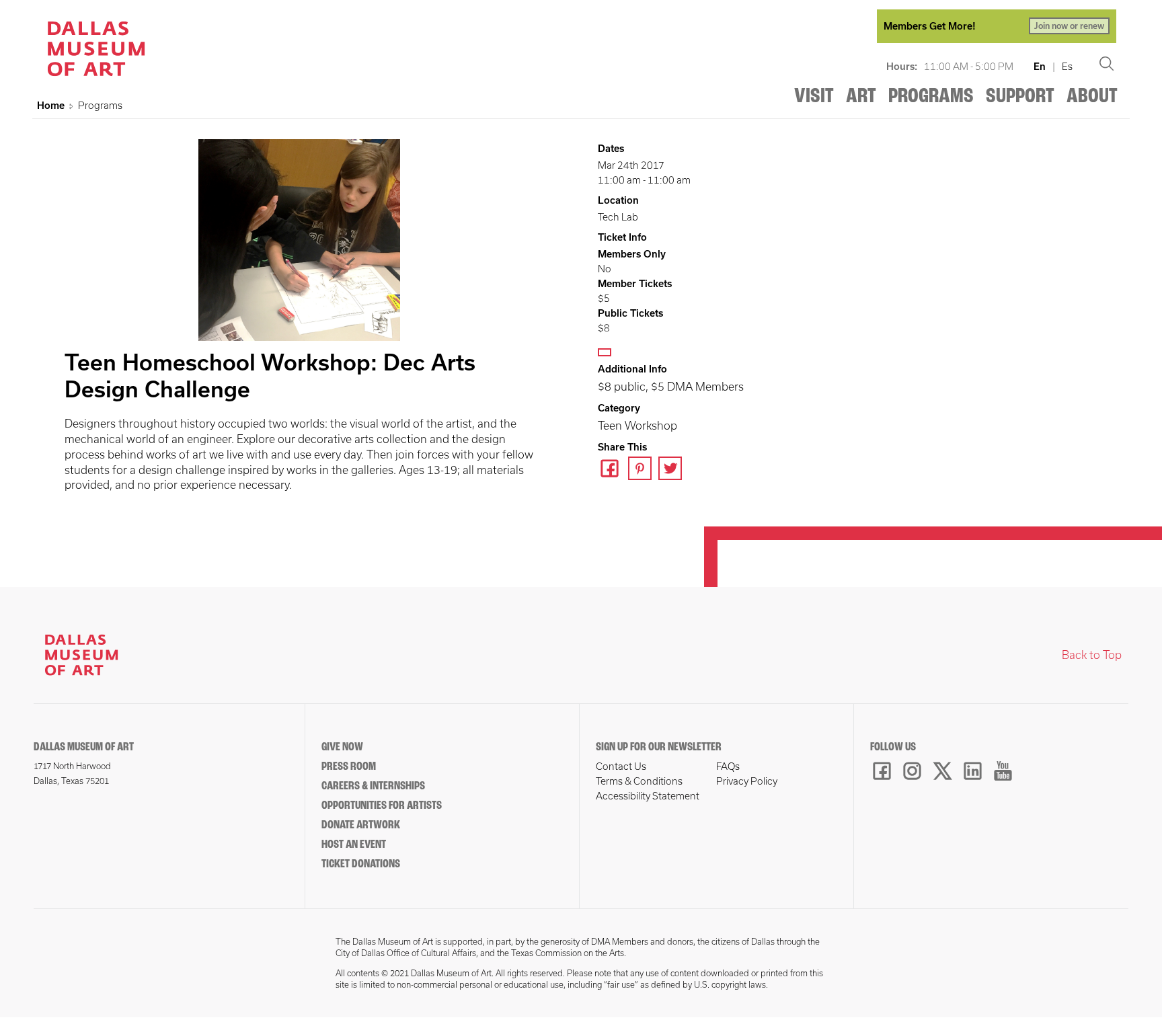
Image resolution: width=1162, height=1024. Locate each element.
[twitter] (673, 470)
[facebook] (613, 470)
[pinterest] (643, 470)
